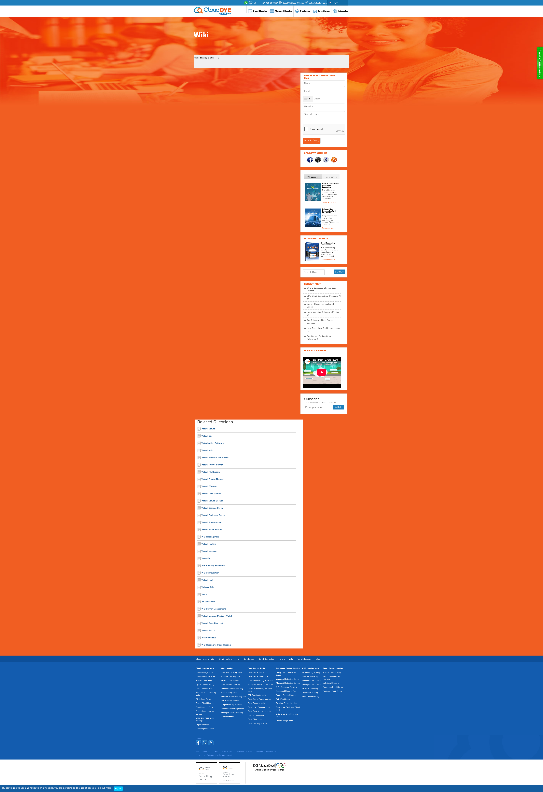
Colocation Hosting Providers (260, 681)
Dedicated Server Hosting (288, 668)
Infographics (331, 177)
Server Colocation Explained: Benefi (320, 305)
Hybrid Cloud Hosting (205, 684)
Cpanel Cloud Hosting (205, 703)
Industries (343, 11)
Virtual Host (207, 580)
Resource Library (203, 751)
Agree (118, 788)
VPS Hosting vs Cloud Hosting (216, 645)
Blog (318, 659)
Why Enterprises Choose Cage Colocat (321, 289)
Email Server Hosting (333, 668)
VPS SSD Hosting (310, 689)
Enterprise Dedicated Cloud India (288, 709)
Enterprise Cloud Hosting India (287, 715)
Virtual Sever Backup (212, 530)
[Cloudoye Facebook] (198, 742)
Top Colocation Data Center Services (320, 321)
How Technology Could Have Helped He (324, 329)
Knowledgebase (304, 659)
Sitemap (259, 751)
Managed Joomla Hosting (232, 713)
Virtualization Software (213, 443)
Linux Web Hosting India (231, 672)
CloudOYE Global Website (293, 3)
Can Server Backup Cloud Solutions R (319, 337)
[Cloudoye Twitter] (204, 742)
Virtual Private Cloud (211, 522)
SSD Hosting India (229, 693)
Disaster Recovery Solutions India (260, 690)
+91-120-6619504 (270, 3)
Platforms (305, 11)
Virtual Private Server (212, 465)
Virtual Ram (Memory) (212, 623)
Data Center (324, 11)
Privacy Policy (227, 751)
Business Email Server (332, 691)
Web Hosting (227, 668)
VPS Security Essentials (213, 566)
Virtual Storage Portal (212, 508)
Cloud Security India (256, 703)
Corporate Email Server (333, 687)
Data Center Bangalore (258, 676)
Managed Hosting (283, 11)
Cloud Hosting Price (204, 707)
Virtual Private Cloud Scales (215, 458)
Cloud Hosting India (205, 659)
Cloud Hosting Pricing (229, 659)
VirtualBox (206, 558)
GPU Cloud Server (204, 699)
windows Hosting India (230, 676)
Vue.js (204, 595)
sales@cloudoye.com (318, 3)
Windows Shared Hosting (232, 689)
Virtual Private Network (213, 479)
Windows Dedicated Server (287, 679)
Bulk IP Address (283, 699)
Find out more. (104, 788)
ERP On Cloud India (256, 715)
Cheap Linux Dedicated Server (286, 674)
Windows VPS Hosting (312, 681)
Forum (282, 659)
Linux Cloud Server (204, 689)
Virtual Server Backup (212, 501)
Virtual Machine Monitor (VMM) (217, 616)
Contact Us (271, 751)
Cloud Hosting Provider (258, 723)
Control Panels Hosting (286, 695)
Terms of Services (244, 751)
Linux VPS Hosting (310, 676)
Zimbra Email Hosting (332, 672)
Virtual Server (208, 429)
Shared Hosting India (230, 681)
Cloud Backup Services (205, 676)
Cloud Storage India (204, 672)
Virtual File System (211, 472)
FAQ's (216, 751)
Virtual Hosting (209, 544)
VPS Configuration (210, 573)
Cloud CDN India (254, 719)
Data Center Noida (256, 672)
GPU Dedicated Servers (286, 687)
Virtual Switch (208, 631)
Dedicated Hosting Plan (286, 691)
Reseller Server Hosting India (233, 697)
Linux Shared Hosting (230, 684)
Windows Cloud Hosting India (206, 694)
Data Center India (256, 668)
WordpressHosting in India (232, 709)
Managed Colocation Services (260, 684)
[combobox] (308, 99)
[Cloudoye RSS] (211, 742)
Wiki (212, 58)
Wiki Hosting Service (230, 701)
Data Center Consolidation (259, 699)
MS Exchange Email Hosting (331, 678)
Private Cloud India (204, 681)
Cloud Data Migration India (259, 711)
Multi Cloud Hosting (310, 697)
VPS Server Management (214, 609)
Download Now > (328, 259)
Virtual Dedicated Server (214, 515)
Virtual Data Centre (211, 494)
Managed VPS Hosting (312, 684)
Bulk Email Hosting (331, 683)
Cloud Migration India (205, 729)
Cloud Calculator (266, 659)
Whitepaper (313, 177)
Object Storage (202, 725)
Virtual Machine (209, 551)
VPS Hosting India (210, 537)
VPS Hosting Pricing (311, 672)
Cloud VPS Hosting (310, 693)
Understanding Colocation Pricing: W (323, 313)
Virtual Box (207, 436)
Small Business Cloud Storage (205, 719)
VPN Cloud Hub (209, 638)
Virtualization (208, 450)
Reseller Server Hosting (286, 703)
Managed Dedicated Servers (288, 683)
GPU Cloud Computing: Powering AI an (324, 297)
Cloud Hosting (260, 11)
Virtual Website (209, 486)
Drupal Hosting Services (231, 705)
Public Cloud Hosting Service (205, 712)
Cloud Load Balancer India (259, 707)
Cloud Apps (249, 659)
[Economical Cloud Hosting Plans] (539, 47)
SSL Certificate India (257, 695)
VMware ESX (208, 587)
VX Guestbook (208, 602)
